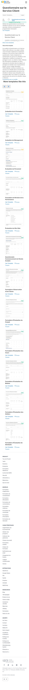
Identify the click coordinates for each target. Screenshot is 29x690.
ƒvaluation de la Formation (13, 111)
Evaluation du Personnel (13, 169)
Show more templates (8, 42)
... (8, 20)
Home (4, 20)
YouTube (16, 665)
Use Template (6, 30)
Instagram (20, 665)
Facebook (4, 665)
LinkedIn (12, 665)
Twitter (8, 665)
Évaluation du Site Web (12, 228)
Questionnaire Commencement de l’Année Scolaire (14, 259)
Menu (26, 2)
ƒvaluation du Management (14, 140)
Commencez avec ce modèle (10, 79)
